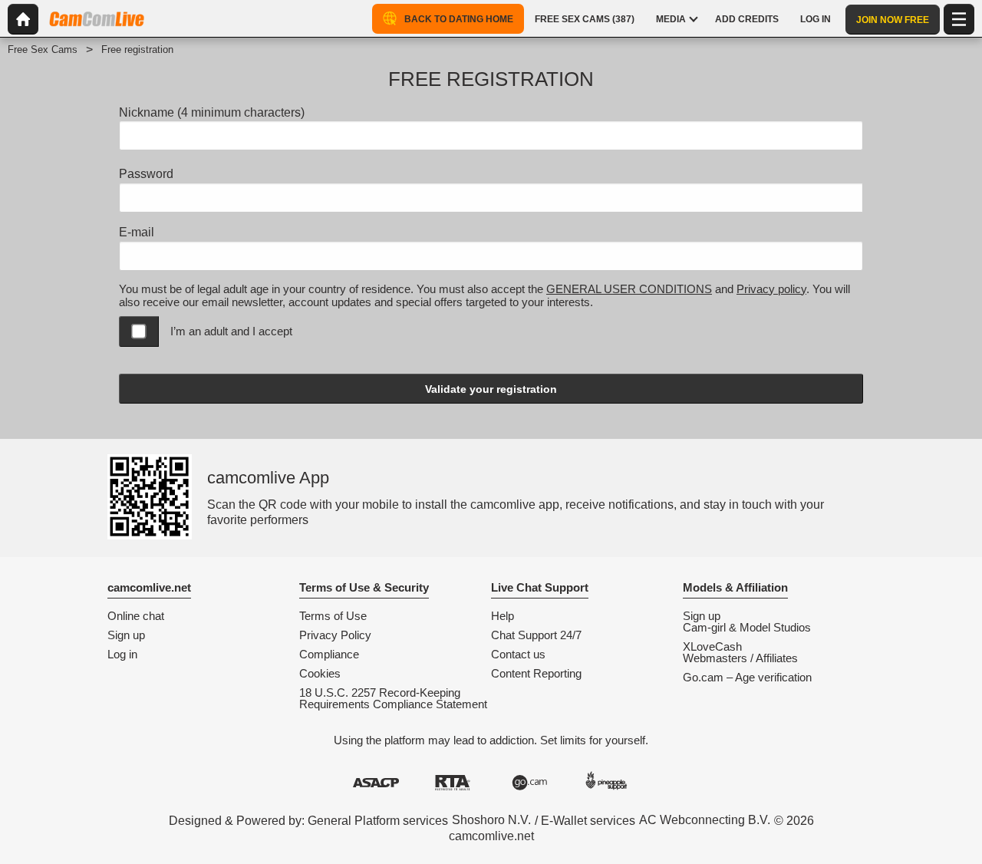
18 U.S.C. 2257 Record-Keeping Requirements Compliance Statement (393, 698)
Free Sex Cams (42, 49)
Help (502, 615)
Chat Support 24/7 (536, 634)
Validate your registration (491, 389)
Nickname (212, 112)
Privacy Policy (335, 634)
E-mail (136, 232)
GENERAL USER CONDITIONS (629, 288)
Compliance (329, 654)
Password (146, 173)
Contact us (518, 654)
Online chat (135, 615)
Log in (122, 654)
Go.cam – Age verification (747, 677)
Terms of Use (333, 615)
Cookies (320, 673)
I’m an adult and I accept (231, 331)
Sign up (126, 634)
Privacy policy (771, 288)
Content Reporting (536, 673)
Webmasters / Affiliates (740, 657)
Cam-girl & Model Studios (747, 627)
